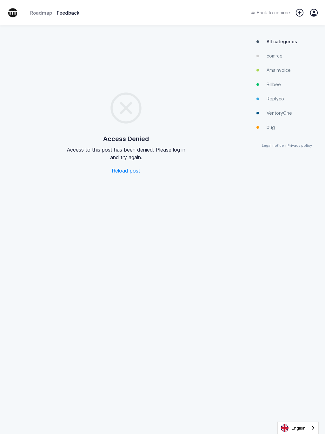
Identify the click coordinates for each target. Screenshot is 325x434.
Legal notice (273, 145)
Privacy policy (300, 145)
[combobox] (298, 428)
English (299, 428)
